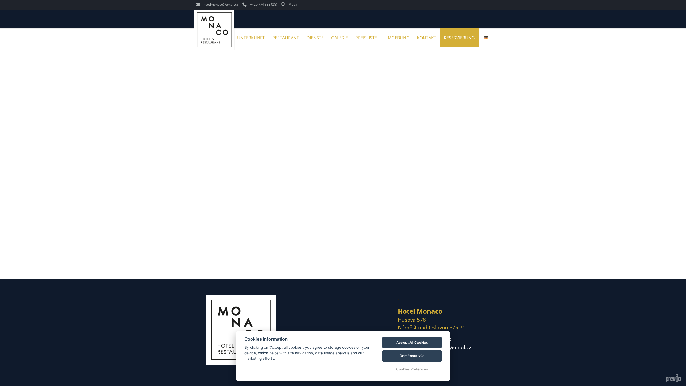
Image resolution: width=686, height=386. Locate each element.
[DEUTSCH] (486, 37)
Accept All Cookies (412, 342)
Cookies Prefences (412, 369)
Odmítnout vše (412, 356)
